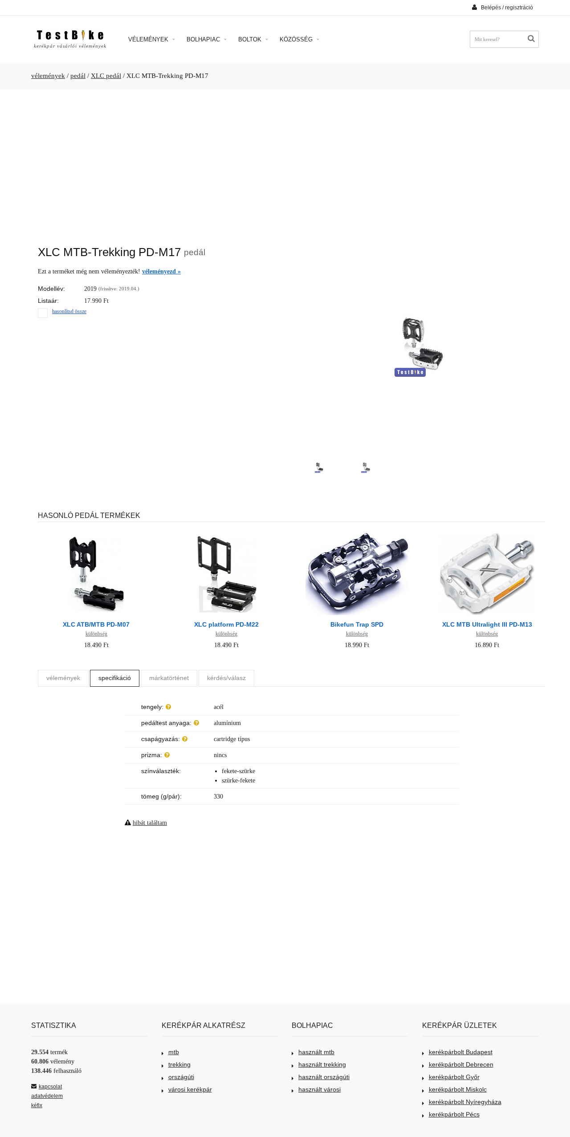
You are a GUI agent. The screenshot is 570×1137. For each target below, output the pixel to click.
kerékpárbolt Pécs (454, 1114)
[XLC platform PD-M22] (226, 533)
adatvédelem (47, 1096)
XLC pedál (106, 75)
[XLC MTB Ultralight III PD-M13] (487, 533)
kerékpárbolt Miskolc (458, 1089)
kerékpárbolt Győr (454, 1076)
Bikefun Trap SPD (356, 624)
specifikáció (114, 677)
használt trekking (322, 1064)
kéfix (36, 1105)
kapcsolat (50, 1087)
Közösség (297, 39)
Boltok (250, 39)
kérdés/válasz (226, 677)
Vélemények (149, 39)
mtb (173, 1051)
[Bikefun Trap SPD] (356, 533)
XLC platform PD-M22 (226, 624)
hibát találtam (150, 822)
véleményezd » (161, 271)
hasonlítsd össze (69, 311)
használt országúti (324, 1076)
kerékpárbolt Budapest (461, 1051)
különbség (96, 634)
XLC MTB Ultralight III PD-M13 (487, 624)
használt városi (319, 1089)
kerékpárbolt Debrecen (461, 1064)
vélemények (48, 75)
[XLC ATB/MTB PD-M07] (96, 533)
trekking (179, 1064)
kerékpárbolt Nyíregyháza (465, 1101)
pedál (78, 75)
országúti (181, 1076)
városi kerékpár (190, 1089)
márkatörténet (169, 677)
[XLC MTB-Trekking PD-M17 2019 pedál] (319, 467)
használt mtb (316, 1051)
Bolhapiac (204, 39)
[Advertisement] (285, 163)
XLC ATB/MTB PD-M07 (96, 624)
